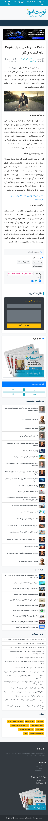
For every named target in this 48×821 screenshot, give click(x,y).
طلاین (25, 733)
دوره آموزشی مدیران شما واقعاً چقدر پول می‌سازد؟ (29, 696)
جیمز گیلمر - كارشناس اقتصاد (27, 59)
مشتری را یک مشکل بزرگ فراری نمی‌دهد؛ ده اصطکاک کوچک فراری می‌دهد (24, 701)
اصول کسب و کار (37, 266)
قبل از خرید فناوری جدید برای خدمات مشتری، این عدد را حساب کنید (24, 639)
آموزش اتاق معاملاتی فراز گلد (15, 721)
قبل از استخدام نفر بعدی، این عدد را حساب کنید (30, 657)
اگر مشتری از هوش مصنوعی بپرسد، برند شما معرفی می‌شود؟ (26, 647)
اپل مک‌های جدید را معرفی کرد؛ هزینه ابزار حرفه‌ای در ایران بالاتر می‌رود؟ (25, 707)
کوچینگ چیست (29, 721)
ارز (34, 390)
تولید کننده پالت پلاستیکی (26, 729)
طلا (13, 390)
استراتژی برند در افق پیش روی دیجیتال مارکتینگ (30, 643)
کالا (13, 394)
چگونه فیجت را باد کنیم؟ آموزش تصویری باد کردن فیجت (27, 688)
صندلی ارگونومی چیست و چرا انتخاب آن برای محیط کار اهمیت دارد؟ (24, 692)
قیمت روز (39, 766)
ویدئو (40, 768)
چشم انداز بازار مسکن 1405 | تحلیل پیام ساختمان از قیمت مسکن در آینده (24, 662)
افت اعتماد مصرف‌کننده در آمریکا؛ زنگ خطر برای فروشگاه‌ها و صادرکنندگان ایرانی (26, 652)
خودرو (35, 394)
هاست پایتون (39, 729)
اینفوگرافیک (38, 770)
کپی (38, 277)
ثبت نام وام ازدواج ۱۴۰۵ (36, 733)
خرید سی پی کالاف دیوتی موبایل (19, 725)
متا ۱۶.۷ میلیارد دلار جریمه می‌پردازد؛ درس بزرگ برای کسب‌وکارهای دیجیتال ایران (25, 677)
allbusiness (32, 252)
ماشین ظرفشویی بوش (37, 725)
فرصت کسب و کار (37, 262)
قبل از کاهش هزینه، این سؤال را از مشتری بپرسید (29, 668)
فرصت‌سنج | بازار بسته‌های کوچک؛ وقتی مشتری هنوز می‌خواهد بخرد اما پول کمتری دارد (24, 683)
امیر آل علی (33, 61)
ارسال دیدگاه (24, 325)
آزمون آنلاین (40, 721)
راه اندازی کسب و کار (23, 262)
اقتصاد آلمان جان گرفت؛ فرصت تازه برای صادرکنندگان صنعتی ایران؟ (24, 672)
